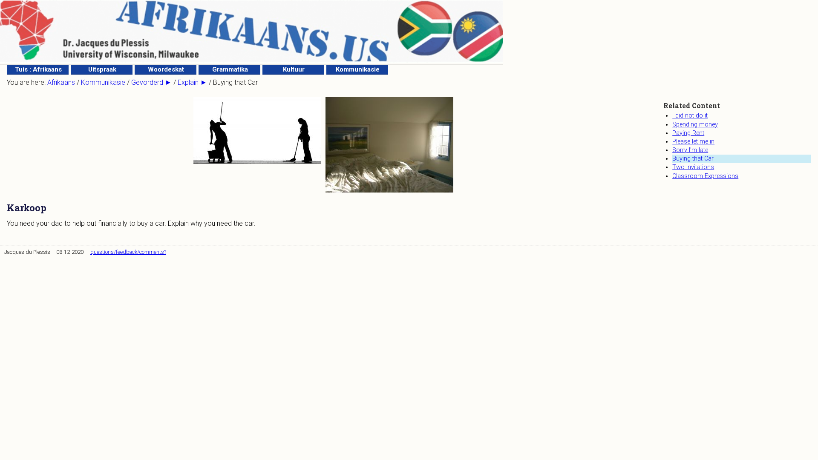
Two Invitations (693, 167)
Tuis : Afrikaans (38, 69)
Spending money (695, 124)
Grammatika (230, 69)
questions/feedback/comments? (128, 252)
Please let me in (693, 141)
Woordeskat (166, 69)
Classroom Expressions (705, 176)
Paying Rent (688, 133)
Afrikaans (61, 82)
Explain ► (192, 82)
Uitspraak (102, 69)
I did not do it (690, 115)
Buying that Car (693, 158)
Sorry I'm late (690, 150)
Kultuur (294, 69)
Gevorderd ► (151, 82)
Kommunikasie (358, 69)
